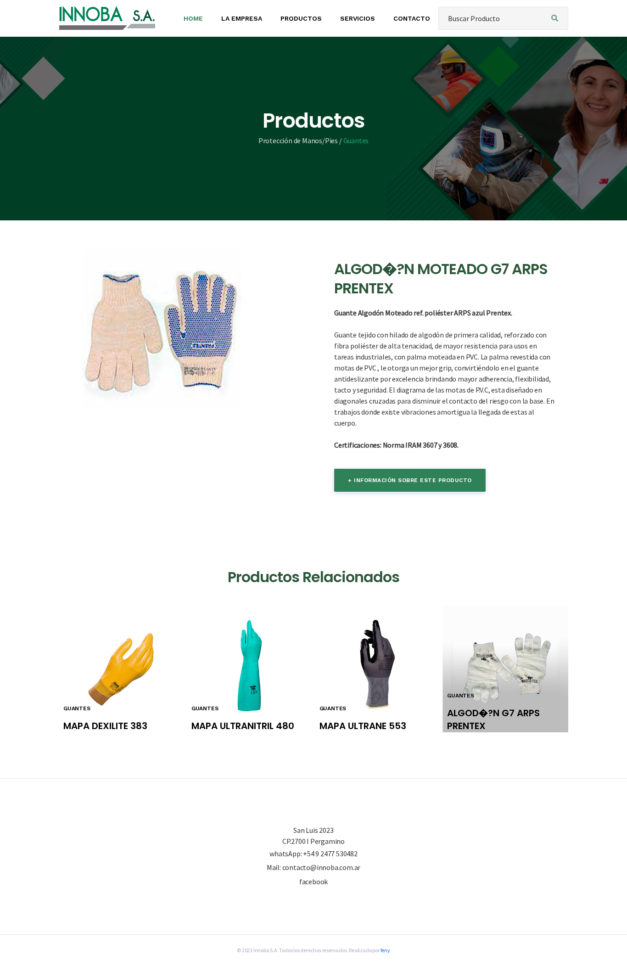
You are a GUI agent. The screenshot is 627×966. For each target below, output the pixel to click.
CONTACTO (411, 18)
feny (385, 950)
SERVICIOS (357, 18)
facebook (313, 881)
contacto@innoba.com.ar (321, 867)
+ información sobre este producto (410, 480)
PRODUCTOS (301, 18)
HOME (193, 18)
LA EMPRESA (241, 18)
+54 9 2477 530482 (330, 853)
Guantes (356, 140)
